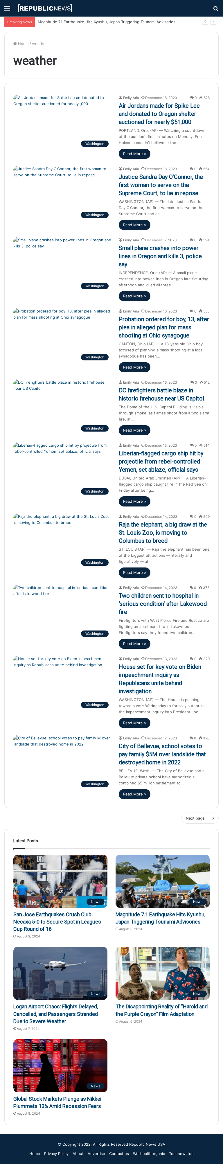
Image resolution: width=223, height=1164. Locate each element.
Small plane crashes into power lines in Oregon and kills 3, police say (160, 256)
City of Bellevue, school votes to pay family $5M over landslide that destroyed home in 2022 (162, 754)
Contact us (119, 1153)
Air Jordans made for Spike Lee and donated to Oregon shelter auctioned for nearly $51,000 (159, 113)
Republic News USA (147, 1144)
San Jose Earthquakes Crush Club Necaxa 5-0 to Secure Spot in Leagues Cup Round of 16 (57, 921)
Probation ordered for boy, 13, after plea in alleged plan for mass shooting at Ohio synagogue (164, 327)
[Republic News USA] (45, 8)
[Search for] (216, 10)
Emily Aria (131, 98)
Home (23, 43)
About (78, 1153)
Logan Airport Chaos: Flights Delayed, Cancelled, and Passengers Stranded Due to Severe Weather (55, 1013)
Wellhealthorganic (149, 1153)
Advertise (96, 1153)
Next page (195, 818)
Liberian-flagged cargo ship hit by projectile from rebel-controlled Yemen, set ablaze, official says (161, 461)
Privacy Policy (56, 1153)
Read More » (134, 153)
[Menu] (7, 10)
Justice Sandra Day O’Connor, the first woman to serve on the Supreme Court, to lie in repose (161, 185)
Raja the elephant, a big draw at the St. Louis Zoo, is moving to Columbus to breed (163, 532)
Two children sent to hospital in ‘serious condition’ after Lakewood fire (163, 603)
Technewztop (181, 1153)
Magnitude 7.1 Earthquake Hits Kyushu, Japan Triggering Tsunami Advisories (106, 21)
